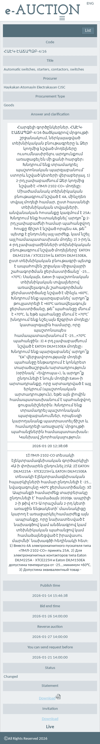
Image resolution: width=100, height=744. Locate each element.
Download (47, 698)
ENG (90, 4)
